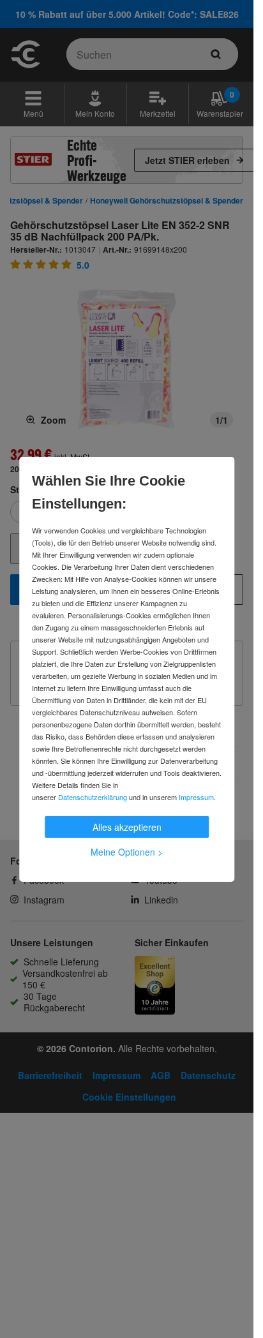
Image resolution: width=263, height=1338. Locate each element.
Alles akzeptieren (127, 827)
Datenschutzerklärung (92, 797)
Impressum (196, 797)
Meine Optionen (127, 851)
